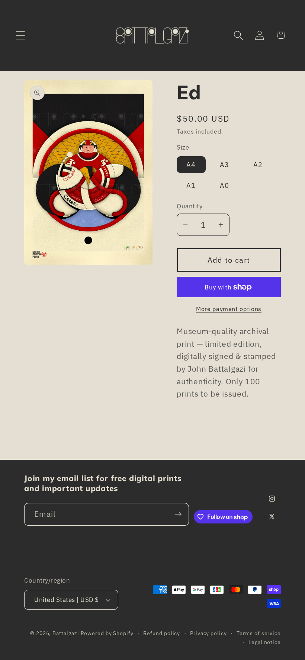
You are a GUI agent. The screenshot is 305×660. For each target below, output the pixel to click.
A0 (224, 185)
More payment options (228, 309)
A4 (191, 164)
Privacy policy (208, 633)
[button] (20, 35)
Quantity (189, 206)
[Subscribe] (178, 514)
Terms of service (259, 633)
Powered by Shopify (107, 633)
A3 (224, 164)
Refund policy (161, 633)
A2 (258, 164)
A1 (191, 185)
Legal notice (264, 641)
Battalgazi (65, 633)
